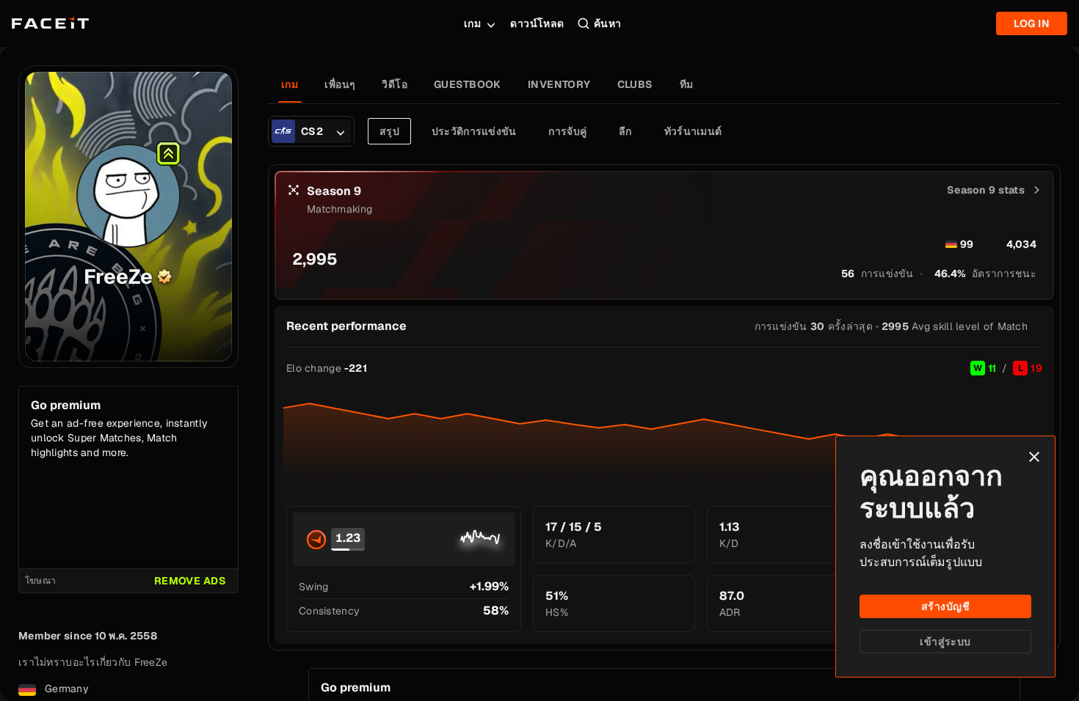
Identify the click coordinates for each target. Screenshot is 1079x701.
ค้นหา (608, 23)
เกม (472, 23)
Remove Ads (190, 580)
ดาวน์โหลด (537, 23)
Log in (1032, 23)
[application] (664, 435)
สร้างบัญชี (945, 606)
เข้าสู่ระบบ (945, 641)
